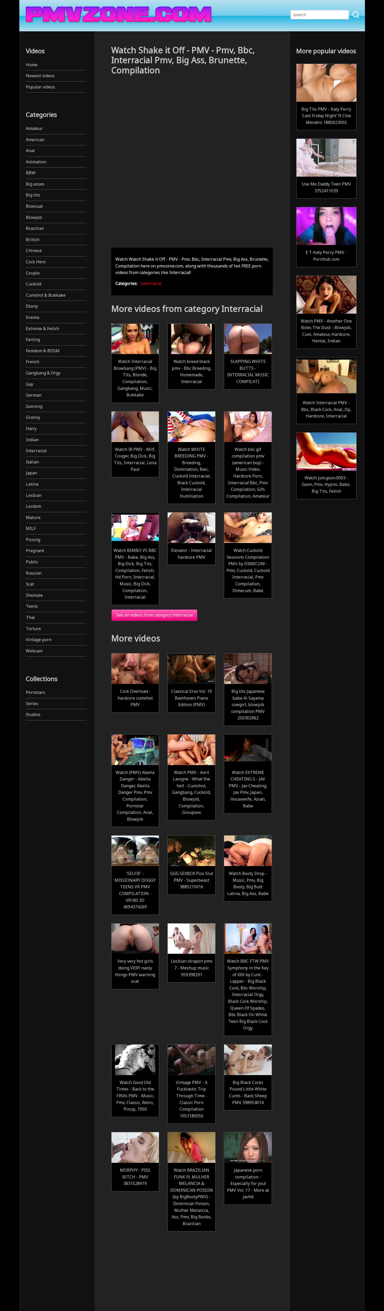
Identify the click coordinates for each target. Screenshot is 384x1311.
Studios (33, 714)
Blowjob (34, 217)
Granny (33, 417)
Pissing (33, 540)
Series (32, 703)
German (34, 395)
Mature (33, 517)
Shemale (34, 595)
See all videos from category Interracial (154, 615)
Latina (32, 484)
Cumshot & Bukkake (46, 295)
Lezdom (33, 506)
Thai (30, 617)
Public (32, 562)
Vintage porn (38, 639)
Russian (34, 573)
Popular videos (40, 87)
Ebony (32, 306)
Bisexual (34, 206)
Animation (36, 162)
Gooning (34, 406)
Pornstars (35, 692)
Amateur (34, 128)
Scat (30, 584)
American (35, 139)
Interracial (36, 451)
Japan (31, 473)
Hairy (31, 428)
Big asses (35, 184)
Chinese (34, 250)
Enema (32, 317)
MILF (31, 528)
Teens (32, 606)
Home (31, 65)
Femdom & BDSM (43, 351)
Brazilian (35, 228)
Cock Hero (36, 262)
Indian (32, 440)
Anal (30, 150)
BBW (31, 173)
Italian (32, 462)
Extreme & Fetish (42, 328)
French (32, 362)
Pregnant (35, 550)
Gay (29, 384)
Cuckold (33, 284)
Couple (33, 273)
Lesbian (34, 495)
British (32, 239)
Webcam (34, 651)
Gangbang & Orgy (43, 373)
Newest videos (40, 76)
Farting (33, 339)
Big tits (33, 195)
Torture (33, 628)
